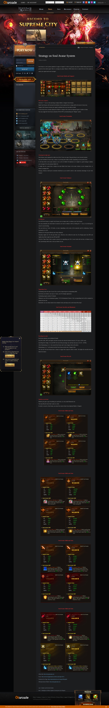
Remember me (20, 65)
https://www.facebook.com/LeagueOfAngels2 (57, 679)
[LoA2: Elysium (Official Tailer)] (36, 35)
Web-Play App (9, 356)
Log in (70, 2)
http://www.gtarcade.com (55, 681)
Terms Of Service (52, 697)
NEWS (50, 9)
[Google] (86, 2)
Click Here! (26, 155)
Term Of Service (54, 706)
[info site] (90, 43)
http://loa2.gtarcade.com (49, 674)
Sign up (79, 2)
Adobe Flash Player (7, 341)
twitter (27, 73)
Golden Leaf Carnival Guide (47, 688)
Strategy (91, 47)
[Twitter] (89, 2)
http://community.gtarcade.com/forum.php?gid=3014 (53, 676)
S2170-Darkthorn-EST (23, 118)
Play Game (25, 50)
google (25, 73)
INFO (58, 9)
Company (39, 697)
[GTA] (22, 698)
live (32, 73)
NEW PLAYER (26, 135)
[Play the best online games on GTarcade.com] (10, 2)
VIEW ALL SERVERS (24, 128)
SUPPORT (85, 9)
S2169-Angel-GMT (22, 121)
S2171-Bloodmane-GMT (23, 116)
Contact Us (44, 697)
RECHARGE (67, 9)
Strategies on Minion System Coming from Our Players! (53, 690)
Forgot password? (30, 65)
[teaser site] (81, 43)
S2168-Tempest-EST (22, 123)
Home (34, 697)
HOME (41, 9)
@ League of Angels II (27, 160)
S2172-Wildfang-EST (23, 113)
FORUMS (76, 9)
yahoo (30, 73)
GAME (23, 3)
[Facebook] (84, 2)
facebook (22, 73)
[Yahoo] (92, 2)
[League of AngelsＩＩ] (24, 12)
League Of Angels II (68, 697)
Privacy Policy (62, 706)
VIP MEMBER (26, 144)
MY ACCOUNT (32, 3)
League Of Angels (84, 47)
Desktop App (10, 365)
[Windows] (94, 2)
